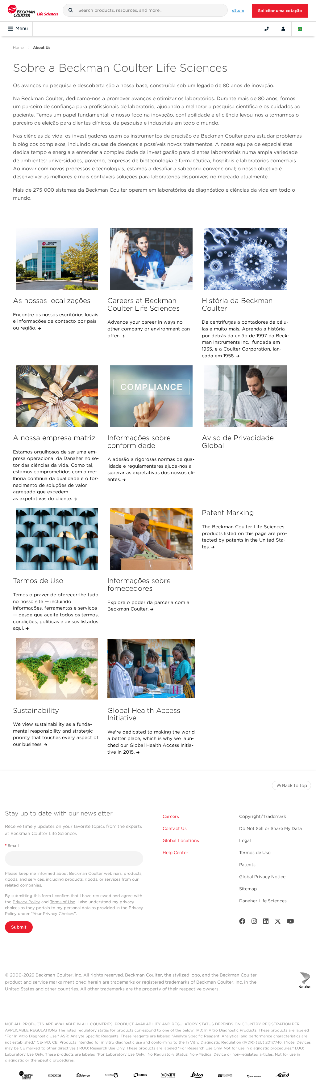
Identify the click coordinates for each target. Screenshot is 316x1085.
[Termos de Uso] (57, 539)
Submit (19, 927)
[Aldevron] (83, 1076)
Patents (247, 864)
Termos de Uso (255, 852)
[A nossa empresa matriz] (57, 396)
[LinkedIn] (266, 922)
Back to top (294, 785)
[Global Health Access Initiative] (151, 669)
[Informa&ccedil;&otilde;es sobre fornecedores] (151, 539)
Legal (245, 840)
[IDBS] (140, 1076)
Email (12, 845)
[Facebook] (242, 922)
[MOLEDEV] (225, 1076)
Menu (21, 28)
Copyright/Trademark (262, 816)
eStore (238, 10)
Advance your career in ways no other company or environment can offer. (148, 328)
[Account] (283, 29)
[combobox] (145, 10)
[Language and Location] (300, 29)
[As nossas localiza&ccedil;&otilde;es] (57, 259)
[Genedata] (111, 1076)
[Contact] (266, 29)
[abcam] (54, 1076)
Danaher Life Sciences (263, 900)
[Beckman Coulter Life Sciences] (33, 11)
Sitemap (248, 888)
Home (18, 47)
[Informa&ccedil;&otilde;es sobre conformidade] (151, 396)
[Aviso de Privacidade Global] (246, 396)
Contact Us (175, 828)
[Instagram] (254, 922)
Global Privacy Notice (262, 876)
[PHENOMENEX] (254, 1076)
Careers (171, 816)
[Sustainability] (57, 669)
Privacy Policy (26, 902)
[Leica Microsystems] (196, 1076)
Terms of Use (62, 902)
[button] (70, 10)
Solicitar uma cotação (280, 10)
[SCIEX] (282, 1076)
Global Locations (181, 840)
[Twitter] (278, 922)
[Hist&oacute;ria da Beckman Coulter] (246, 259)
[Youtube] (290, 922)
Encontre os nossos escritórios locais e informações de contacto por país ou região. (55, 321)
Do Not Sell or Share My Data (270, 828)
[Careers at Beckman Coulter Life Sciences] (151, 259)
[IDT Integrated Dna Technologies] (168, 1076)
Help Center (175, 852)
